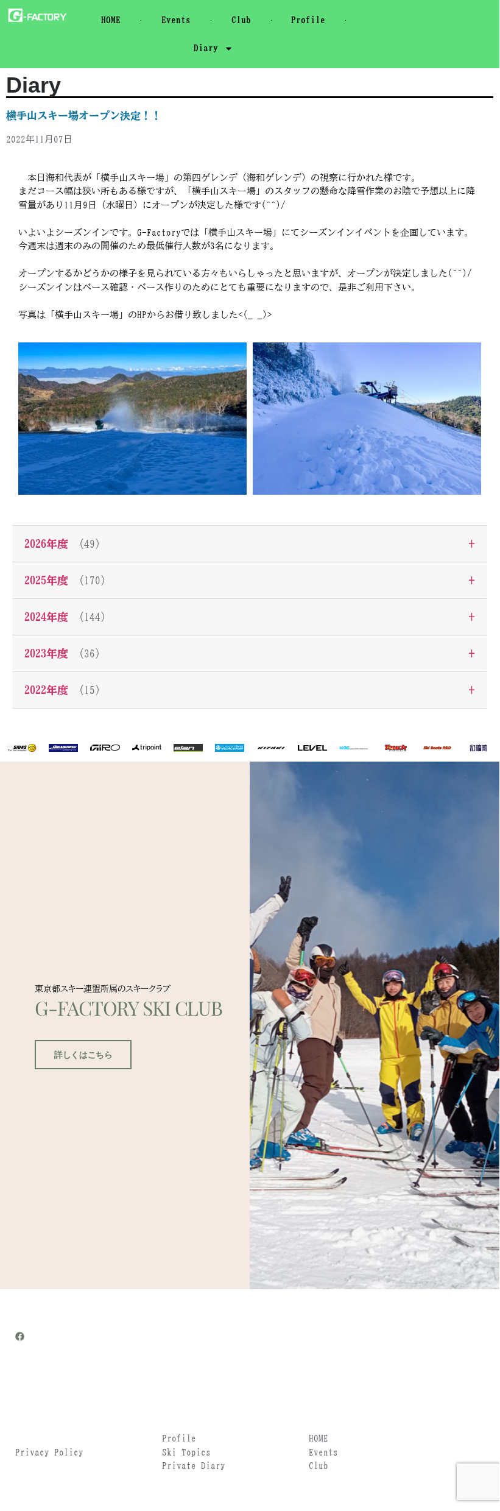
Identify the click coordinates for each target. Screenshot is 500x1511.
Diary (206, 47)
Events (176, 19)
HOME (111, 19)
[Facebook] (19, 1336)
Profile (308, 19)
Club (241, 19)
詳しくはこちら (83, 1055)
